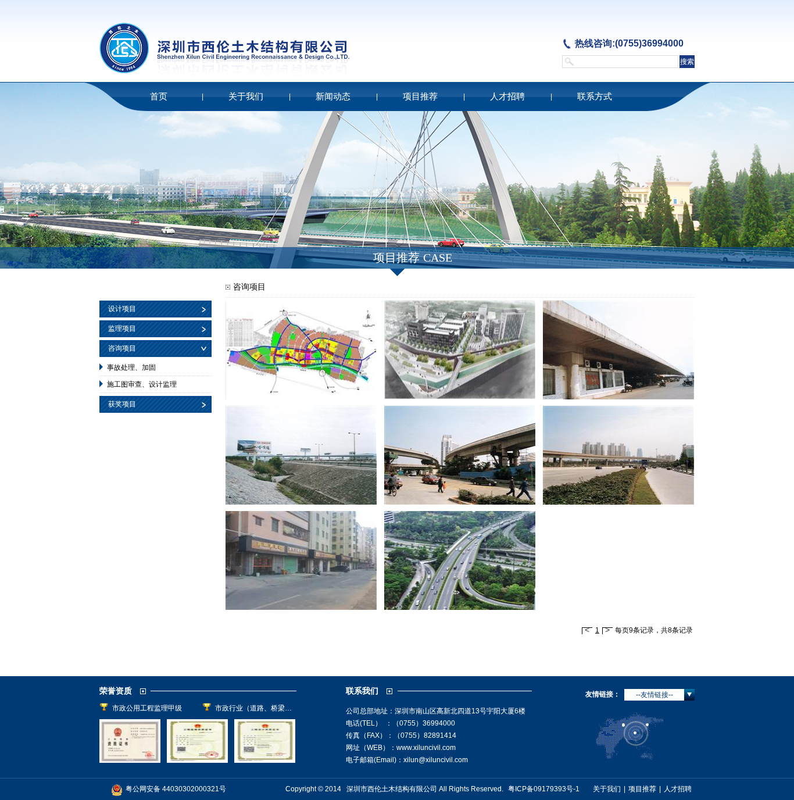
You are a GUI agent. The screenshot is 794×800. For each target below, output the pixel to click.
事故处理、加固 (131, 367)
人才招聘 (507, 96)
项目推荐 (420, 96)
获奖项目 (122, 404)
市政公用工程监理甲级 (147, 708)
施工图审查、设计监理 (142, 384)
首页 (158, 96)
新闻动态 (333, 96)
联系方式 (594, 96)
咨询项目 (122, 348)
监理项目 (122, 328)
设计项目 (122, 309)
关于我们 (245, 96)
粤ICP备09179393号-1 (544, 789)
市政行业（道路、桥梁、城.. (255, 708)
